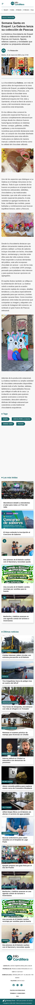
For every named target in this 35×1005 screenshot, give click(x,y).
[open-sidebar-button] (2, 4)
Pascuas (21, 424)
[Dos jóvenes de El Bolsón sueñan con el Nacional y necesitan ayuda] (17, 547)
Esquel (29, 10)
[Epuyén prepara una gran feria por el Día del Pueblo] (17, 855)
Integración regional (9, 886)
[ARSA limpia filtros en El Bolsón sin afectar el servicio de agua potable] (17, 801)
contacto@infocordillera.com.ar (17, 965)
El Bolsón (22, 10)
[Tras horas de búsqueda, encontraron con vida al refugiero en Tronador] (17, 696)
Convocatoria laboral (9, 833)
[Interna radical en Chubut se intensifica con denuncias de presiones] (17, 747)
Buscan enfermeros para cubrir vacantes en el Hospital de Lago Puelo (15, 840)
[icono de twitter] (18, 985)
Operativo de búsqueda (10, 702)
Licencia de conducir (9, 728)
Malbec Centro (7, 781)
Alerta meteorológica (9, 650)
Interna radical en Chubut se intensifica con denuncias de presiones (13, 760)
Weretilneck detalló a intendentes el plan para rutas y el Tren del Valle (16, 505)
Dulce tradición (8, 17)
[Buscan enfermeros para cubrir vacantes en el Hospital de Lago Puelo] (17, 827)
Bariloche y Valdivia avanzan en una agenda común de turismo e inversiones (16, 619)
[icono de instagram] (21, 985)
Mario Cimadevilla (8, 753)
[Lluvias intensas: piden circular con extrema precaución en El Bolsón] (17, 644)
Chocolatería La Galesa (21, 419)
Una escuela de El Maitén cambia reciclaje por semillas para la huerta (16, 589)
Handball (5, 940)
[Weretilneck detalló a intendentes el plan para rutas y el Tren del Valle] (17, 490)
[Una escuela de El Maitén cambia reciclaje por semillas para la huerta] (17, 574)
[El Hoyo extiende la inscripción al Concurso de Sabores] (17, 520)
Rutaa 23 (5, 676)
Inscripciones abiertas (9, 861)
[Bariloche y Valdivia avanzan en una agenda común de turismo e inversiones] (17, 604)
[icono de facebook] (14, 985)
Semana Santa (8, 424)
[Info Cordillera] (17, 4)
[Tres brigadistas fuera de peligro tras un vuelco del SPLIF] (17, 670)
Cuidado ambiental (8, 914)
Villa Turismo (6, 807)
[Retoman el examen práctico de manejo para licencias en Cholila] (17, 722)
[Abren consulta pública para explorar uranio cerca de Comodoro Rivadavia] (17, 775)
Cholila (8, 10)
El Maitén (14, 10)
